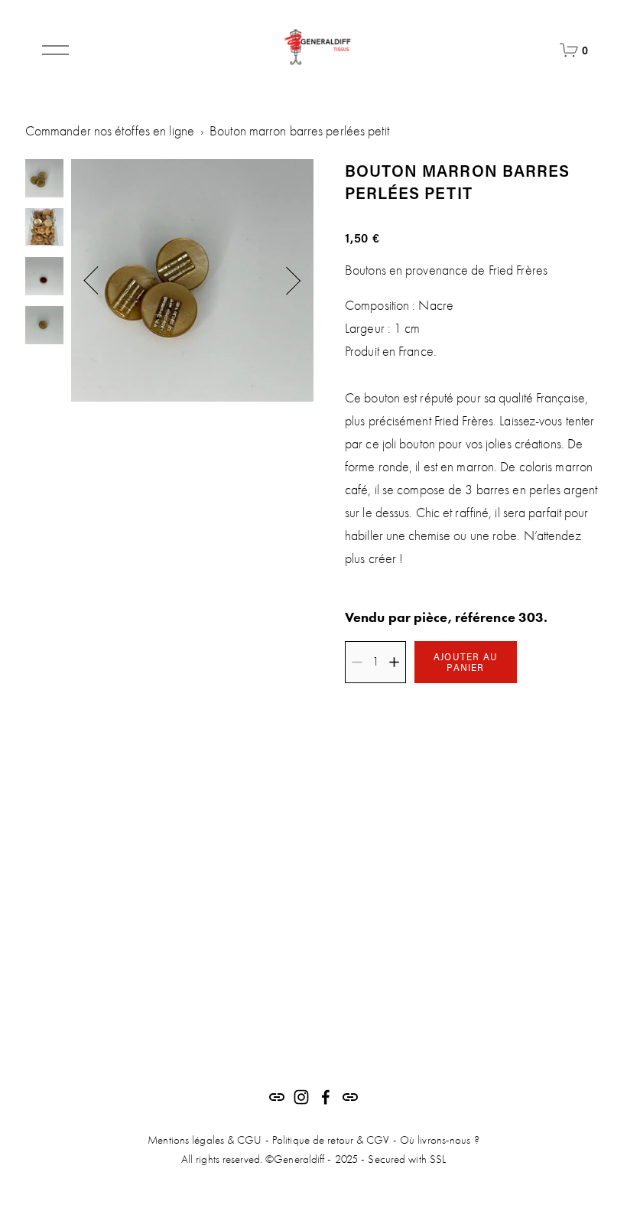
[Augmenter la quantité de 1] (394, 662)
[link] (192, 280)
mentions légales (358, 1040)
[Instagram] (301, 1097)
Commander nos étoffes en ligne (109, 130)
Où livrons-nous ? (439, 1140)
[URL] (276, 1097)
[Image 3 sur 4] (44, 277)
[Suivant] (285, 281)
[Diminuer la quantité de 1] (356, 662)
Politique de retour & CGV (331, 1140)
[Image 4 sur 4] (44, 326)
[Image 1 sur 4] (44, 179)
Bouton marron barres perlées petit (299, 130)
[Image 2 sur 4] (44, 228)
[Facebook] (325, 1097)
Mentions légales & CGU (205, 1140)
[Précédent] (99, 281)
